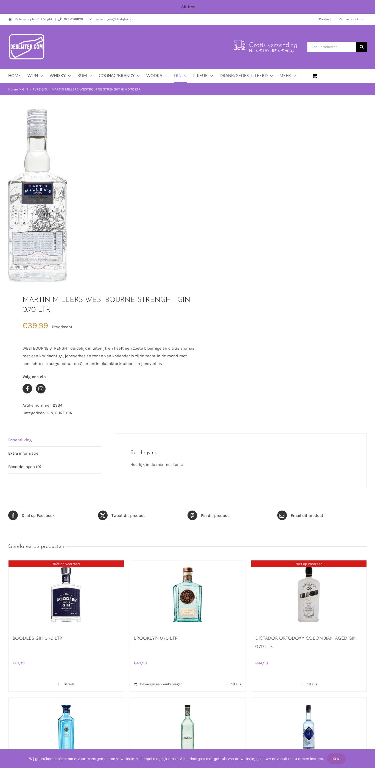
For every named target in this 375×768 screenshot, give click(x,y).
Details (69, 684)
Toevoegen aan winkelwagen (160, 684)
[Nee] (368, 758)
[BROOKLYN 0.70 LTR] (187, 594)
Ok (336, 758)
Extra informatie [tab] (23, 453)
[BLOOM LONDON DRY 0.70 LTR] (187, 732)
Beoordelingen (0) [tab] (24, 466)
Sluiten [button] (188, 6)
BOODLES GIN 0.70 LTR (37, 638)
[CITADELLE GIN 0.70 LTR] (308, 732)
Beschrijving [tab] (20, 439)
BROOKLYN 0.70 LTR (156, 638)
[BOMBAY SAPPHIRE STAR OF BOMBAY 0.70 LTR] (66, 732)
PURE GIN (63, 412)
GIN (50, 412)
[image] (94, 195)
